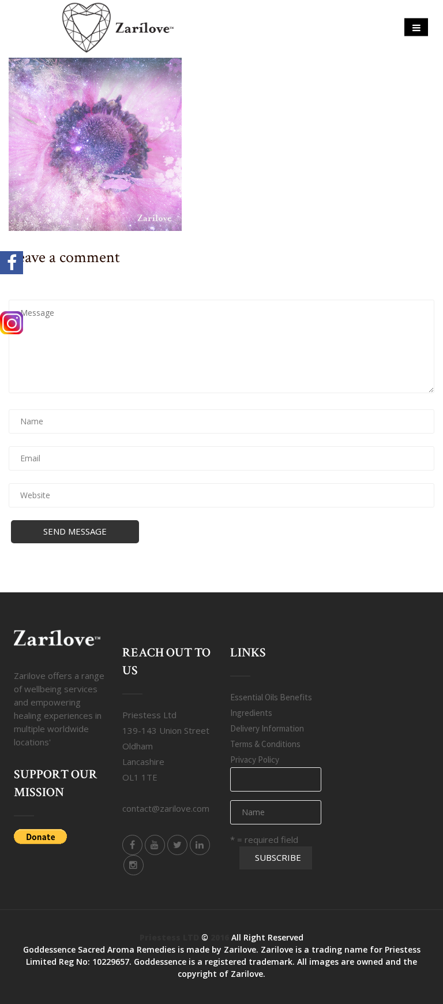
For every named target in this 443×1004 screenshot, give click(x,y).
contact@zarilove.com (165, 808)
